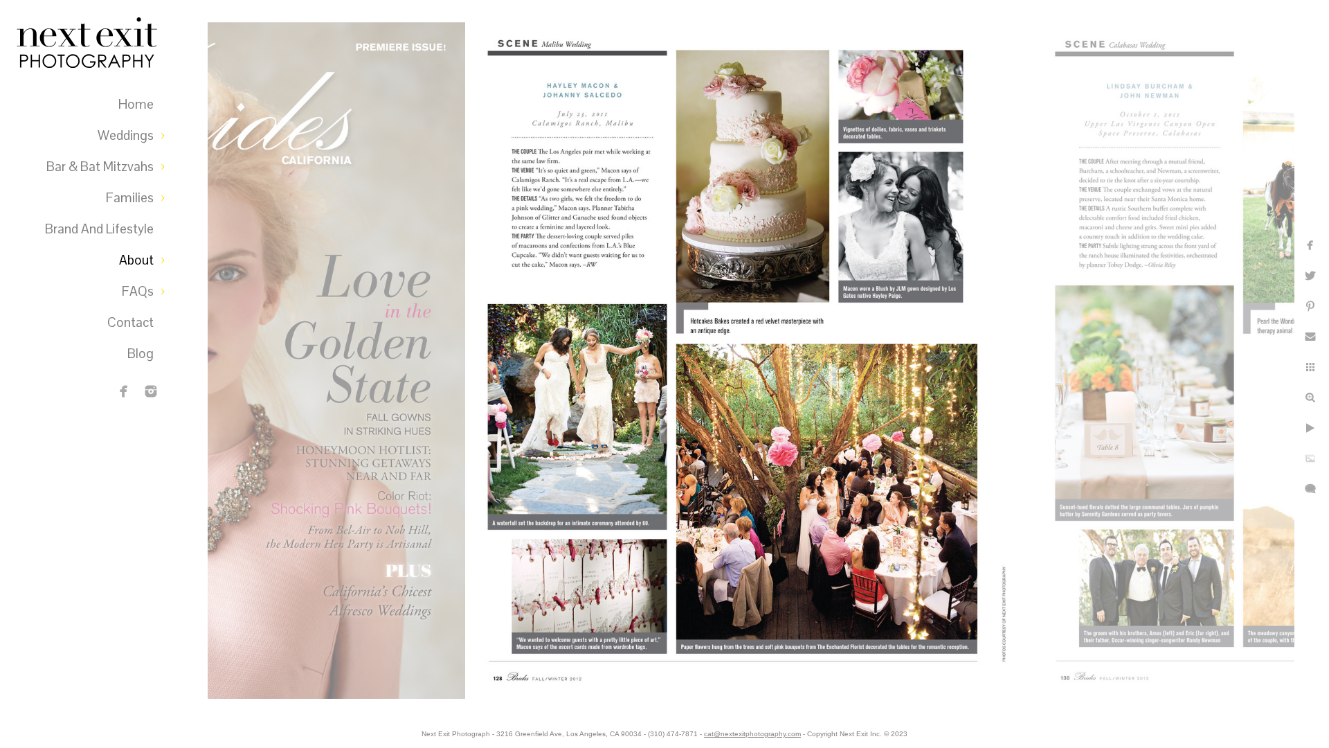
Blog (140, 353)
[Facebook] (124, 391)
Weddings (126, 135)
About (136, 260)
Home (136, 104)
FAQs (138, 291)
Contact (130, 322)
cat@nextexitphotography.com (752, 734)
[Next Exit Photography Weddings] (151, 391)
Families (130, 197)
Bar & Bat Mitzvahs (100, 166)
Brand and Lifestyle (99, 229)
